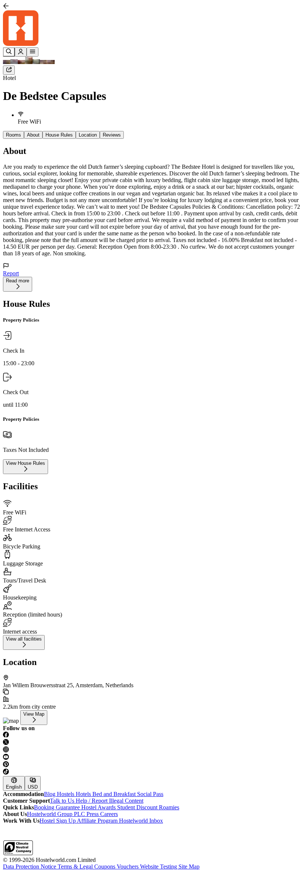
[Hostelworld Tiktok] (151, 772)
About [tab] (33, 135)
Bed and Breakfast (114, 794)
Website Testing (159, 866)
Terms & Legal (76, 866)
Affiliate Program (98, 820)
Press (93, 814)
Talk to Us (63, 801)
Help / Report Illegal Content (109, 801)
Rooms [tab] (13, 135)
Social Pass (150, 794)
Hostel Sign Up (58, 820)
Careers (109, 814)
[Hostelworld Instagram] (151, 750)
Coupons (105, 866)
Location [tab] (88, 135)
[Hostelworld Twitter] (151, 742)
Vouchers (128, 866)
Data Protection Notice (30, 866)
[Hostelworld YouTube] (151, 757)
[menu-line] (32, 52)
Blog (50, 794)
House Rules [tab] (59, 135)
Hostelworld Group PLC (56, 814)
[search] (9, 52)
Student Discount (138, 807)
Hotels (84, 794)
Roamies (169, 807)
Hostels (66, 794)
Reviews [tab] (112, 135)
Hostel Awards (99, 807)
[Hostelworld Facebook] (151, 735)
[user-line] (21, 52)
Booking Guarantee (57, 807)
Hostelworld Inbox (141, 820)
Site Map (189, 866)
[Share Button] (9, 70)
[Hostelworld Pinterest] (151, 765)
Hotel (9, 78)
